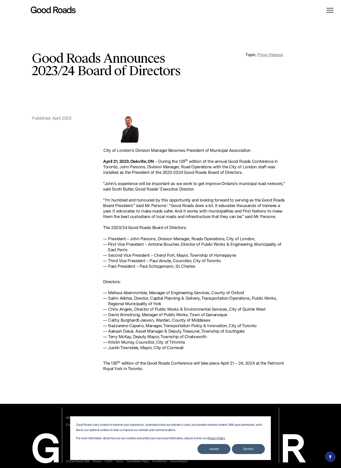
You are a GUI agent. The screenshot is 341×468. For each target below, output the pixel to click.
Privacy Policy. (216, 438)
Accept (214, 449)
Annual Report (178, 461)
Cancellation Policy (137, 461)
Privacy (97, 461)
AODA (108, 461)
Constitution (159, 461)
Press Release (270, 55)
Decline (248, 449)
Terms (119, 461)
